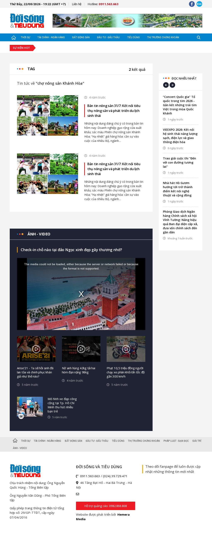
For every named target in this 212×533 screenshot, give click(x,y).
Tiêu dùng (133, 37)
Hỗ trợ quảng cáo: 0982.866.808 (105, 506)
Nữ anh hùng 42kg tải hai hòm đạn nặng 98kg (78, 370)
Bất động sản (81, 37)
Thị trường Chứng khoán (163, 37)
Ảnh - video (39, 233)
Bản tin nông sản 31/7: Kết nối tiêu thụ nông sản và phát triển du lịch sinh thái (113, 110)
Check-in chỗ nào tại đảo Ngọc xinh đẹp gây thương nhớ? (71, 249)
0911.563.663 (90, 476)
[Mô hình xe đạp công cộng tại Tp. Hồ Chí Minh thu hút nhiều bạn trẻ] (30, 407)
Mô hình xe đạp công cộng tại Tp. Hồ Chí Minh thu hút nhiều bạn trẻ (62, 405)
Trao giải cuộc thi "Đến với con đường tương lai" (179, 162)
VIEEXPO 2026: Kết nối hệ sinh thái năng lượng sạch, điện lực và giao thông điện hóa (180, 136)
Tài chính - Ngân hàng (51, 37)
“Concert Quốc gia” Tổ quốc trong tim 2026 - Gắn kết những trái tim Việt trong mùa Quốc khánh (180, 105)
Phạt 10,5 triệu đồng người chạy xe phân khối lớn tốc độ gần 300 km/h (126, 372)
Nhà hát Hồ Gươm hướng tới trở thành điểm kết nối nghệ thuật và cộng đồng (178, 189)
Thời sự (25, 37)
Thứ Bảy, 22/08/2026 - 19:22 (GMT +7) (38, 4)
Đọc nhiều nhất (184, 78)
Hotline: (103, 4)
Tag (31, 68)
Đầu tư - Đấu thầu (108, 37)
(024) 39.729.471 (115, 476)
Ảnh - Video (20, 448)
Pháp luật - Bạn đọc (176, 440)
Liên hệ (76, 4)
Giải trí (196, 440)
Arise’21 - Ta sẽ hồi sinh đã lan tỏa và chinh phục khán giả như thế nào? (35, 372)
